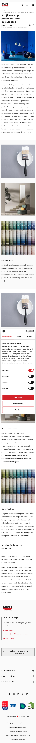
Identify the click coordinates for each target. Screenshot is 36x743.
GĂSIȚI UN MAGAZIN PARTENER (19, 652)
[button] (30, 25)
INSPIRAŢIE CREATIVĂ (17, 11)
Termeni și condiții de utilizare (18, 731)
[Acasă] (4, 5)
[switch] (31, 376)
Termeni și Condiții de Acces (17, 727)
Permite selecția (18, 403)
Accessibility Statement (18, 739)
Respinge (18, 410)
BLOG (8, 11)
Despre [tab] (29, 337)
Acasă (3, 11)
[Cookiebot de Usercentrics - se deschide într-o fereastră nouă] (25, 331)
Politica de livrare (25, 735)
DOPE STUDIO (25, 716)
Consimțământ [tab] (7, 337)
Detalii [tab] (19, 337)
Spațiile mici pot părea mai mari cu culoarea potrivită (18, 12)
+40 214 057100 (8, 639)
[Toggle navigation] (33, 5)
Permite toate (18, 397)
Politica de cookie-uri (12, 735)
